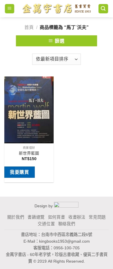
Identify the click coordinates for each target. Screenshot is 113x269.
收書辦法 (76, 217)
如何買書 (56, 217)
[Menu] (9, 9)
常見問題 (97, 217)
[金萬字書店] (56, 9)
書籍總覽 (36, 217)
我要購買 (19, 172)
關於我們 (15, 217)
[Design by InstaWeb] (66, 205)
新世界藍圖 (29, 153)
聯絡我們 (66, 224)
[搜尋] (103, 9)
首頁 (29, 27)
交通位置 (46, 224)
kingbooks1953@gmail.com (64, 241)
